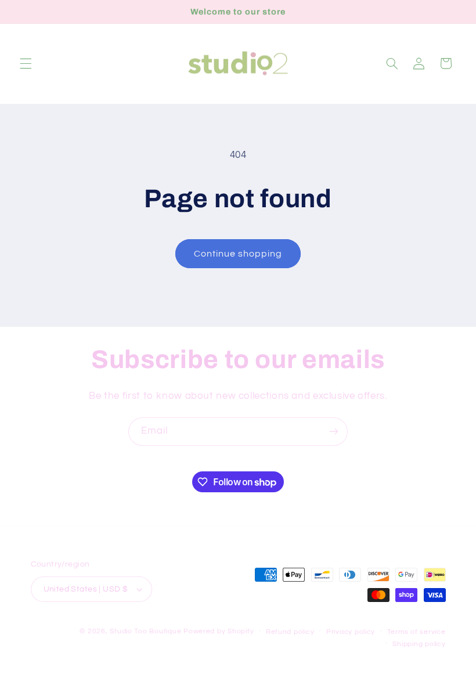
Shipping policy (418, 644)
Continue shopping (238, 253)
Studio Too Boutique (145, 631)
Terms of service (416, 632)
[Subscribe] (333, 431)
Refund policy (290, 632)
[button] (25, 63)
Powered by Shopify (218, 631)
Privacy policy (350, 632)
